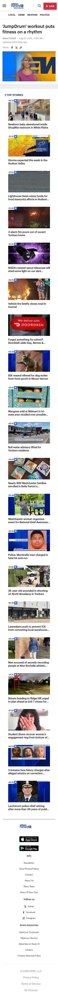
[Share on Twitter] (16, 47)
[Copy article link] (20, 47)
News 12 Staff (9, 38)
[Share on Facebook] (12, 47)
